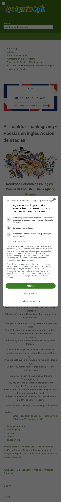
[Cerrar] (54, 199)
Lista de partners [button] (27, 260)
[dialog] (30, 251)
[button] (30, 242)
